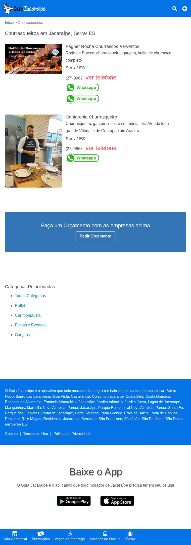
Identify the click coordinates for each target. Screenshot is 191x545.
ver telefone (101, 77)
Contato (11, 433)
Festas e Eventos (30, 325)
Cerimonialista (28, 315)
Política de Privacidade (72, 433)
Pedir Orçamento (95, 236)
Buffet (20, 306)
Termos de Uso (35, 433)
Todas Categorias (30, 296)
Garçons (22, 335)
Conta (130, 538)
